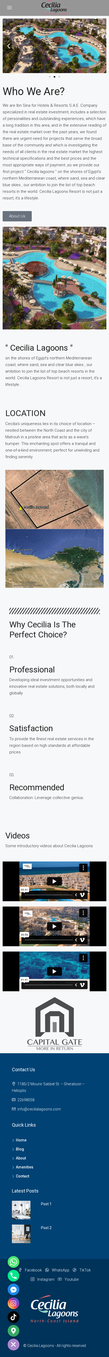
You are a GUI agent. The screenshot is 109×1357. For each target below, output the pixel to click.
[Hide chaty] (13, 1344)
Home (21, 1140)
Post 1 (46, 1204)
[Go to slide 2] (54, 77)
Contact (22, 1176)
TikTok (85, 1270)
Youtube (71, 1279)
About (21, 1158)
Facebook (33, 1270)
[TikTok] (13, 1317)
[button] (8, 45)
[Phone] (13, 1276)
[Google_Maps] (13, 1331)
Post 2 (46, 1228)
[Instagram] (13, 1303)
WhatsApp (60, 1270)
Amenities (24, 1167)
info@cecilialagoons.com (39, 1109)
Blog (20, 1149)
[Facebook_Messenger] (13, 1289)
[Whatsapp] (13, 1262)
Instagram (45, 1279)
